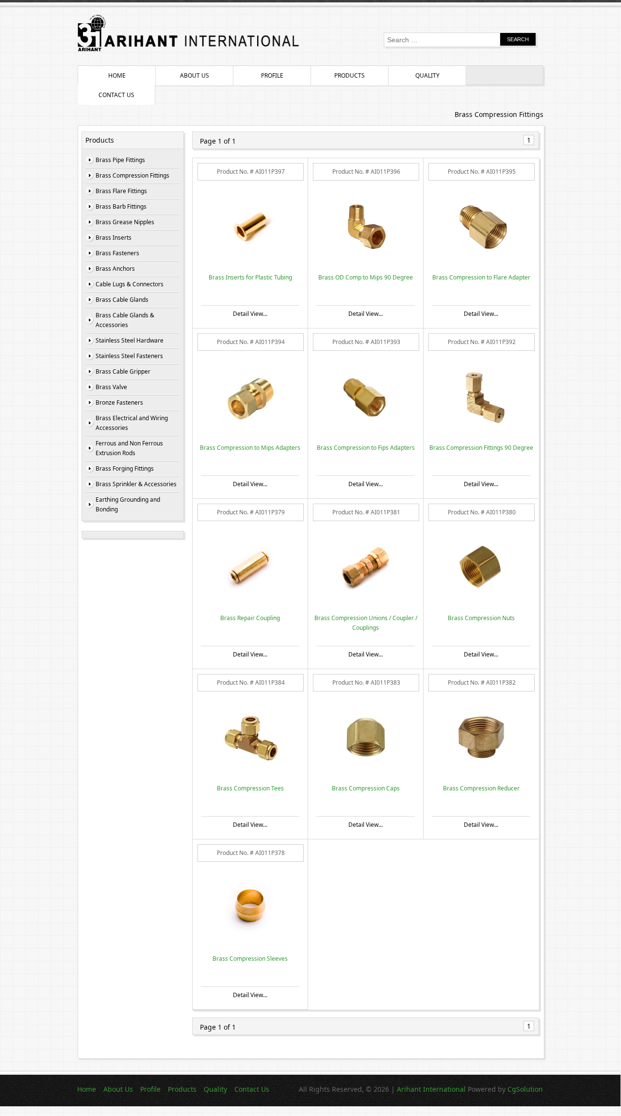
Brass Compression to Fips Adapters (366, 447)
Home (117, 75)
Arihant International (432, 1089)
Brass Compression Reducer (481, 788)
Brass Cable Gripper (123, 371)
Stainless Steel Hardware (129, 340)
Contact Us (116, 95)
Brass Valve (111, 387)
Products (349, 75)
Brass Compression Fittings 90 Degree (481, 447)
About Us (194, 75)
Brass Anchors (115, 268)
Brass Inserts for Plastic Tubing (250, 277)
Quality (427, 75)
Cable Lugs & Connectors (129, 284)
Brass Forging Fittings (125, 468)
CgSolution (525, 1089)
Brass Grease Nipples (125, 222)
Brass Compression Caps (366, 788)
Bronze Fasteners (119, 402)
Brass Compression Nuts (481, 618)
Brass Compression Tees (250, 788)
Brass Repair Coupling (250, 618)
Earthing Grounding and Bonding (128, 504)
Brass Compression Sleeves (250, 958)
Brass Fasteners (117, 253)
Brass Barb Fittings (121, 206)
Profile (272, 75)
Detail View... (250, 314)
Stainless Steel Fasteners (129, 356)
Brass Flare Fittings (121, 191)
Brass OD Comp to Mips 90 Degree (365, 277)
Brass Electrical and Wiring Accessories (132, 423)
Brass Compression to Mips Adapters (250, 447)
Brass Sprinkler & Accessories (136, 484)
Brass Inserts (113, 237)
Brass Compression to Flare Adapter (481, 277)
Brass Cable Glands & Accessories (125, 320)
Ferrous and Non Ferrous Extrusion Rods (129, 448)
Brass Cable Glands (122, 299)
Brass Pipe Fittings (120, 160)
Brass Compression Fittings (132, 175)
